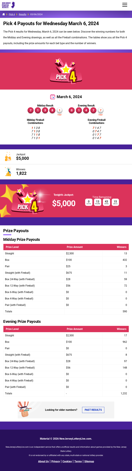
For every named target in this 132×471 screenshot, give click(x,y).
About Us (43, 461)
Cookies (67, 461)
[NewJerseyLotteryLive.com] (7, 7)
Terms (78, 461)
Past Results (93, 409)
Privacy (55, 461)
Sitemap (89, 461)
